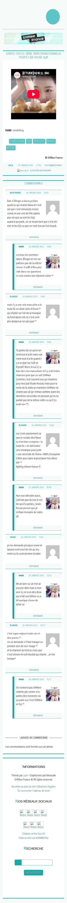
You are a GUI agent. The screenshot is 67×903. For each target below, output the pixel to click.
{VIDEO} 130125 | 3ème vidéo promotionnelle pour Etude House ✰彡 (33, 55)
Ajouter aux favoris (40, 170)
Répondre (34, 237)
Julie (25, 775)
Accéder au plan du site (24, 786)
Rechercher (33, 872)
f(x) (29, 141)
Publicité (39, 141)
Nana (21, 246)
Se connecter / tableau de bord (34, 790)
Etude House (17, 141)
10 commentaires (53, 165)
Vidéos (11, 147)
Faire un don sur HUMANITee (33, 838)
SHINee (51, 141)
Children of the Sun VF (33, 833)
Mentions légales (47, 786)
